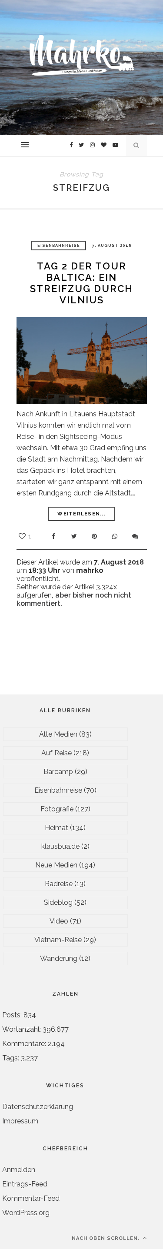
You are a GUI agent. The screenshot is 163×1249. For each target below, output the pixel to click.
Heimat (56, 828)
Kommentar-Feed (31, 1198)
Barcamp (58, 771)
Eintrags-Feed (24, 1184)
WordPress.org (26, 1213)
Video (59, 921)
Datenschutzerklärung (37, 1107)
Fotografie (56, 809)
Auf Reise (56, 753)
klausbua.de (60, 846)
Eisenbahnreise (58, 245)
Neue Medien (56, 865)
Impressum (20, 1121)
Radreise (59, 884)
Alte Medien (58, 734)
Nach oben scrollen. (106, 1238)
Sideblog (58, 902)
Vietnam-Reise (58, 940)
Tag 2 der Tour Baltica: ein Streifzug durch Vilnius (81, 283)
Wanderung (58, 958)
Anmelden (18, 1170)
